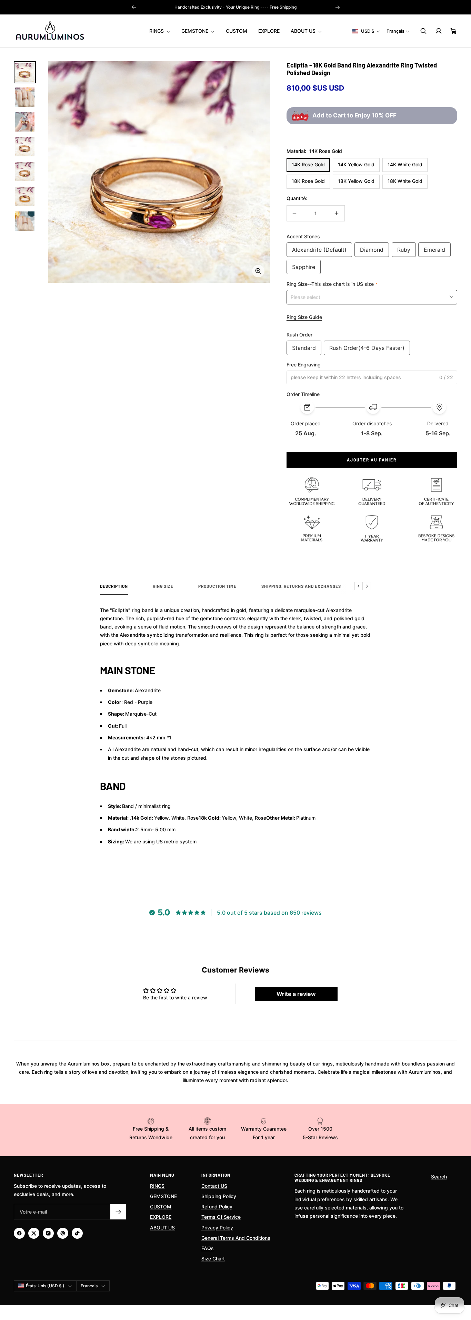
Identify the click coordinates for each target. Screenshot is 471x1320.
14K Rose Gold (308, 164)
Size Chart (213, 1258)
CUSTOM (236, 31)
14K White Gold (405, 164)
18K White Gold (405, 181)
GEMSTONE (195, 31)
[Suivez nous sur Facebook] (19, 1233)
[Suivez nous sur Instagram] (48, 1233)
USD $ (367, 31)
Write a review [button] (296, 993)
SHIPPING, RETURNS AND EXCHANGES (301, 586)
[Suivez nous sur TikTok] (77, 1233)
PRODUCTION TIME (217, 586)
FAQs (207, 1248)
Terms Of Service (221, 1217)
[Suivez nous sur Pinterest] (62, 1233)
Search (439, 1176)
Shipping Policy (218, 1196)
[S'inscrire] (118, 1211)
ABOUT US (304, 31)
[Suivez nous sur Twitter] (33, 1233)
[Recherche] (423, 31)
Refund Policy (216, 1206)
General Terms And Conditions (235, 1238)
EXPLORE (269, 31)
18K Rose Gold (308, 181)
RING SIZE (163, 586)
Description (114, 586)
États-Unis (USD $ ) (45, 1285)
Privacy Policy (217, 1227)
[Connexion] (438, 31)
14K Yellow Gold (356, 164)
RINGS (157, 31)
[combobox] (372, 296)
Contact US (214, 1186)
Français (395, 31)
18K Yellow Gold (356, 181)
